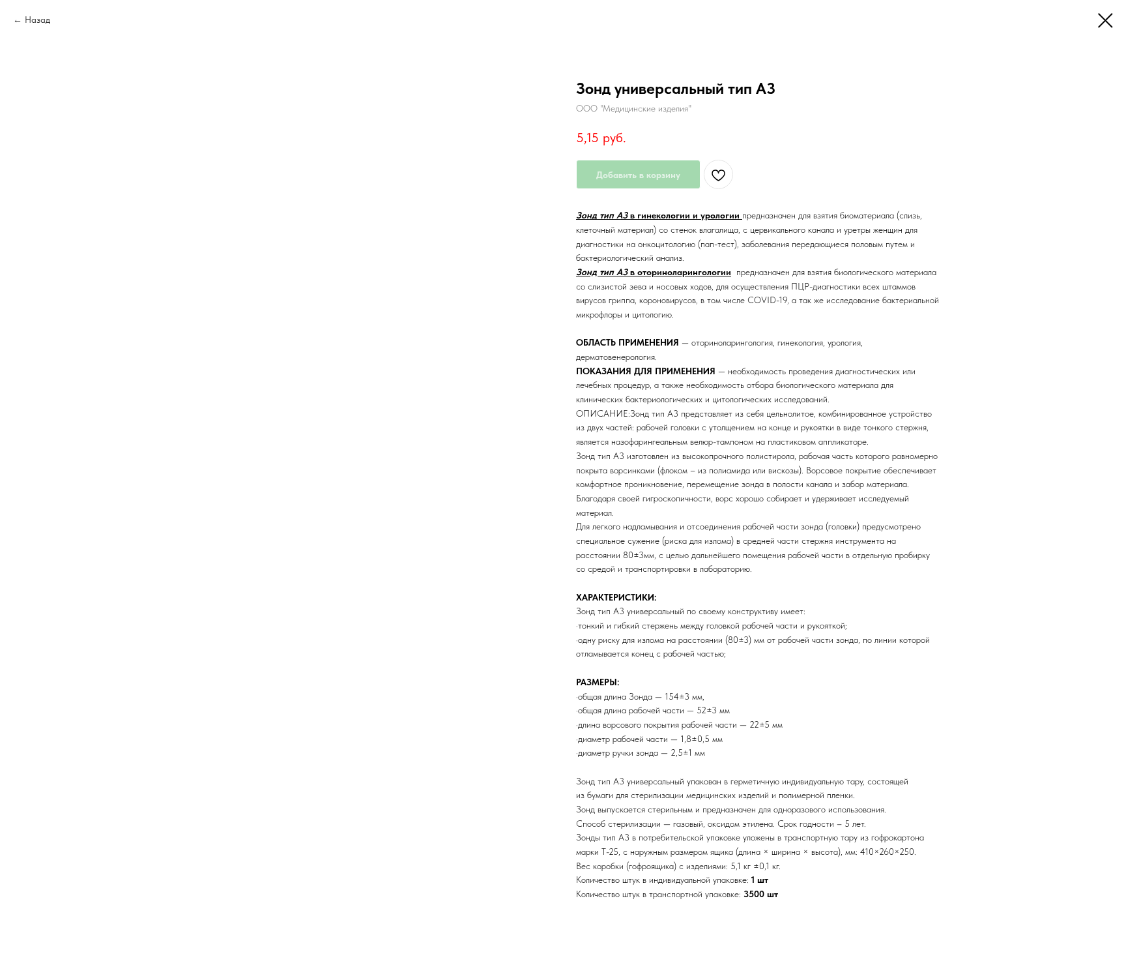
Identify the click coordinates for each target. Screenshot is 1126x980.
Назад (37, 19)
